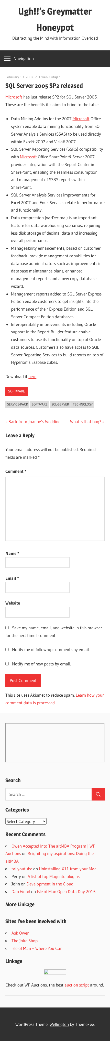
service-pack (17, 404)
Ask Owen (20, 933)
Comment (15, 471)
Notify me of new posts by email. (41, 663)
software (16, 391)
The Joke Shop (25, 940)
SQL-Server (60, 404)
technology (83, 404)
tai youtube (22, 868)
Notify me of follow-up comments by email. (51, 649)
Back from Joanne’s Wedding (34, 421)
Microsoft (13, 97)
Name (12, 553)
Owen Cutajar (49, 77)
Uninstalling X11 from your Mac (67, 868)
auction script (76, 985)
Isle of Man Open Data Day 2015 (66, 891)
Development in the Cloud (50, 883)
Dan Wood (21, 891)
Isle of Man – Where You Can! (38, 948)
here (32, 376)
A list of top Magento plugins (54, 876)
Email (12, 578)
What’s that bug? (85, 421)
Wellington (59, 1024)
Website (12, 603)
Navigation (24, 58)
